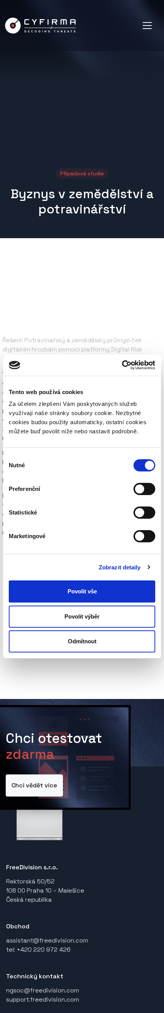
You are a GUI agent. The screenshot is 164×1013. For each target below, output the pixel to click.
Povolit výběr (82, 616)
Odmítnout (82, 641)
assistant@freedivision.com (47, 940)
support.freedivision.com (42, 999)
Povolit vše (82, 591)
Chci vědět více (34, 785)
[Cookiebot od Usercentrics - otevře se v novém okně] (121, 365)
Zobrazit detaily (120, 567)
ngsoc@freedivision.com (42, 990)
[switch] (144, 489)
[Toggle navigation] (147, 25)
